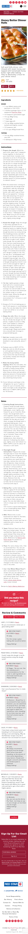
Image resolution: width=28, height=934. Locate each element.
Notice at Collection (13, 909)
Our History (8, 899)
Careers (7, 906)
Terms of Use (5, 862)
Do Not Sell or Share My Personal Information (10, 913)
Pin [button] (13, 86)
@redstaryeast (21, 603)
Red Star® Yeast (13, 928)
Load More (14, 817)
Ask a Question (8, 617)
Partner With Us (18, 902)
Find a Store (18, 899)
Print (5, 86)
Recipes (6, 12)
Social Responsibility (13, 896)
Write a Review (19, 617)
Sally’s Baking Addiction (16, 586)
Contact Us (7, 902)
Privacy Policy (17, 862)
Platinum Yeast (16, 112)
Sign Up (13, 856)
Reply (17, 622)
